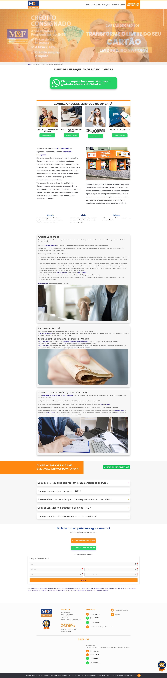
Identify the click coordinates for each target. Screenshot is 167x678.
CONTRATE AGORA (47, 135)
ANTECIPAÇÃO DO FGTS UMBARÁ (52, 588)
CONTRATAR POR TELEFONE (84, 540)
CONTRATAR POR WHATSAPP (84, 548)
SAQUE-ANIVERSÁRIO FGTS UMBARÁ (37, 590)
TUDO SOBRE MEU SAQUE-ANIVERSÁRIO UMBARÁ (95, 590)
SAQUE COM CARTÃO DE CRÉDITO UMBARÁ (124, 588)
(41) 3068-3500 (95, 618)
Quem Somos (96, 5)
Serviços (105, 5)
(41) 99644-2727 (95, 658)
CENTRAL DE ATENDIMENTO (115, 467)
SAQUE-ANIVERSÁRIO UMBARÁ (55, 590)
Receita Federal (119, 410)
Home (88, 5)
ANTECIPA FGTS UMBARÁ (37, 588)
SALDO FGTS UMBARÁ (107, 588)
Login (123, 5)
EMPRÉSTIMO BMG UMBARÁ (93, 588)
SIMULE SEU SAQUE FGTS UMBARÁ (72, 590)
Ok (139, 675)
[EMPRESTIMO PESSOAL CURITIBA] (108, 180)
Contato (115, 5)
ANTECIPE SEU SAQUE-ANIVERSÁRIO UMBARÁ (74, 588)
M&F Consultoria (43, 283)
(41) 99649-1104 (95, 663)
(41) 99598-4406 (95, 622)
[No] (165, 675)
